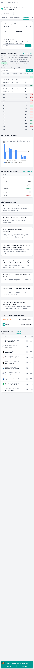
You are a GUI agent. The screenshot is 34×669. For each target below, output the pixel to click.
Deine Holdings (15, 17)
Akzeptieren (24, 666)
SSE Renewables (9, 390)
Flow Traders (8, 352)
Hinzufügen (7, 13)
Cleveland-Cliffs (9, 341)
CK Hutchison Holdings (11, 358)
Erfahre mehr (24, 663)
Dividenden (26, 17)
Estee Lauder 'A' (9, 363)
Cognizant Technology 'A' (12, 368)
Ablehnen (9, 666)
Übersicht (4, 17)
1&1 (6, 379)
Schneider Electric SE (11, 385)
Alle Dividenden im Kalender (22, 332)
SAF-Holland (8, 374)
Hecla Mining (8, 347)
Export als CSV (28, 53)
